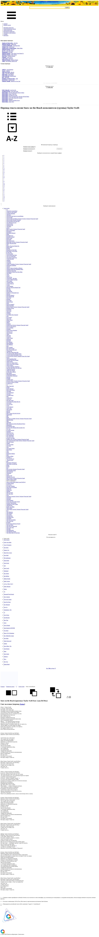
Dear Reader (9, 291)
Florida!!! (8, 323)
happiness (8, 339)
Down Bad (8, 300)
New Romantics (10, 435)
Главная (5, 23)
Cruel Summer (9, 286)
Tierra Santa (6, 654)
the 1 (7, 510)
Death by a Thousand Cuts (12, 292)
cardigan (8, 260)
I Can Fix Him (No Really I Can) (14, 355)
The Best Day (9, 516)
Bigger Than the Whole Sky (12, 246)
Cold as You (9, 277)
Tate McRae (6, 576)
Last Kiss (8, 394)
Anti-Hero (8, 226)
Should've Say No (10, 477)
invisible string (9, 379)
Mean (7, 417)
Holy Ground (9, 347)
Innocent (8, 377)
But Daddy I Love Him (11, 251)
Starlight (8, 491)
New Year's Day (10, 436)
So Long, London (10, 486)
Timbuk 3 (5, 656)
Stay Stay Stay (9, 493)
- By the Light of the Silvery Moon (13, 92)
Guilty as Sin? (9, 338)
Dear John (8, 290)
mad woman (9, 409)
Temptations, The (7, 609)
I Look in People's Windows (12, 366)
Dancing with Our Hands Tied (13, 287)
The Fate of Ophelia (11, 519)
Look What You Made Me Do (13, 401)
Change (8, 266)
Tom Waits (5, 638)
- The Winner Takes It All (9, 61)
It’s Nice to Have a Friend (12, 382)
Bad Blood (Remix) (10, 233)
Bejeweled (8, 239)
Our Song (8, 445)
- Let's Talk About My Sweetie (12, 97)
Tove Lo (5, 607)
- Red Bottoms (7, 69)
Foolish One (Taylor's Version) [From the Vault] (17, 325)
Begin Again (9, 238)
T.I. (4, 612)
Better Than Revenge (11, 243)
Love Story (9, 403)
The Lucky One (10, 527)
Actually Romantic (10, 213)
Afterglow (8, 214)
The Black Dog (9, 517)
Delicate (8, 294)
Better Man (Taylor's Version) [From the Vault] (17, 242)
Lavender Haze (9, 395)
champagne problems (11, 265)
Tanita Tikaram (6, 586)
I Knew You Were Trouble (12, 364)
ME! (7, 416)
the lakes (8, 522)
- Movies (8, 72)
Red (7, 461)
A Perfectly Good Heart (11, 211)
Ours (7, 447)
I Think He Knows (10, 369)
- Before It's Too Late (11, 81)
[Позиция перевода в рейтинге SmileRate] (70, 697)
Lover (7, 405)
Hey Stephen (9, 342)
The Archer (9, 514)
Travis (4, 622)
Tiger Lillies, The (7, 646)
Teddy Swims (6, 581)
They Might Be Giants (8, 635)
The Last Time (9, 525)
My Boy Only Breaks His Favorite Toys (15, 427)
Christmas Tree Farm (11, 270)
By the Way (9, 252)
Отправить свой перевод (9, 32)
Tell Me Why (9, 505)
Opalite (8, 443)
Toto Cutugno (6, 597)
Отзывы (5, 34)
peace (7, 452)
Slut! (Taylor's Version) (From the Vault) (15, 478)
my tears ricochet (10, 430)
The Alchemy (9, 513)
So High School (10, 483)
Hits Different (9, 344)
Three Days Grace (7, 552)
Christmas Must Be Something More (14, 269)
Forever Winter (9, 327)
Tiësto (4, 651)
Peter (7, 455)
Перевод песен (7, 25)
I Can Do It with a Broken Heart (13, 353)
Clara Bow (8, 273)
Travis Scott (6, 563)
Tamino (5, 643)
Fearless (8, 321)
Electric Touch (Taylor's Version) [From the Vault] (17, 307)
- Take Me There (7, 50)
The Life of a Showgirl (11, 526)
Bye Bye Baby (9, 253)
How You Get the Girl (11, 349)
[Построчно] (33, 697)
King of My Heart (10, 390)
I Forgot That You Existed (12, 360)
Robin (7, 465)
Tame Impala (6, 539)
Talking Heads (6, 578)
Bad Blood (8, 231)
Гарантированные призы (9, 29)
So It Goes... (9, 484)
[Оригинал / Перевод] (55, 697)
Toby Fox (5, 661)
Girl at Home (9, 333)
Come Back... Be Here (11, 278)
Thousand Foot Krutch (8, 594)
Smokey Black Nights (11, 479)
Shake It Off (9, 475)
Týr (4, 591)
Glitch (7, 334)
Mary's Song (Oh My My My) (13, 413)
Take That (5, 620)
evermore (8, 313)
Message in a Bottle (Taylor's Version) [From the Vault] (19, 418)
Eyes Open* (9, 317)
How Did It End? (10, 348)
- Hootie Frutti (8, 80)
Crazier (8, 285)
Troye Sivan (6, 615)
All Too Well (9, 217)
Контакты (5, 35)
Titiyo (4, 659)
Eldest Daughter (10, 305)
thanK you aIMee (10, 506)
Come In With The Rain (11, 279)
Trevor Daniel (6, 625)
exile (7, 316)
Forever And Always (11, 326)
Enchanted (8, 309)
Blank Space (9, 247)
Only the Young (10, 442)
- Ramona (7, 99)
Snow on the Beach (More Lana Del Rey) (16, 482)
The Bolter (8, 518)
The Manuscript (10, 530)
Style (7, 495)
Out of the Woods (10, 448)
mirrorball (8, 422)
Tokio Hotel (6, 560)
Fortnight (8, 329)
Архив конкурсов (7, 30)
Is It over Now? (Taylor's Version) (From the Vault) (18, 381)
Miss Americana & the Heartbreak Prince (15, 423)
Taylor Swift (21, 686)
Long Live (8, 399)
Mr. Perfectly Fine (10, 426)
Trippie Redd (6, 664)
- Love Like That (10, 91)
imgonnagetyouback (11, 374)
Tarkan (5, 589)
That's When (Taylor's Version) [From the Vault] (17, 509)
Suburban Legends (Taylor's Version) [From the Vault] (18, 496)
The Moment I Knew (11, 531)
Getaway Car (9, 331)
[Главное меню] (11, 20)
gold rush (8, 335)
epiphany (8, 312)
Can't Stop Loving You (11, 257)
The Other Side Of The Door (13, 532)
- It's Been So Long (9, 95)
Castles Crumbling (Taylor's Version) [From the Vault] (18, 264)
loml (7, 396)
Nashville (8, 431)
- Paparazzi (7, 58)
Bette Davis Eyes (10, 240)
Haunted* (8, 340)
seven (7, 474)
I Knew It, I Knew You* (12, 362)
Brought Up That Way (11, 250)
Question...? (9, 457)
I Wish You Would (10, 370)
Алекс (22, 704)
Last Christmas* (10, 392)
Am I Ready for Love (11, 222)
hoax (7, 346)
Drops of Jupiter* (10, 304)
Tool (4, 565)
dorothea (8, 299)
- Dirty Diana (9, 54)
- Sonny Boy (8, 101)
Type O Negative (7, 545)
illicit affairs (9, 373)
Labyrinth (8, 391)
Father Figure (9, 320)
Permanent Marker (10, 453)
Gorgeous (8, 336)
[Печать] (68, 697)
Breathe (8, 248)
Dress (7, 303)
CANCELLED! (10, 259)
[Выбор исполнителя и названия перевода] (12, 121)
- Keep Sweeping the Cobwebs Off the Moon (15, 96)
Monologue (9, 425)
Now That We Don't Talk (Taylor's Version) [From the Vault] (20, 440)
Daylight (8, 288)
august (7, 227)
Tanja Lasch (6, 568)
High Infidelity (9, 343)
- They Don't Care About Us (13, 53)
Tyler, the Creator (7, 599)
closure (8, 275)
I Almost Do (9, 351)
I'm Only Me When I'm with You (13, 368)
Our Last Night (9, 444)
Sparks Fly (8, 488)
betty (7, 244)
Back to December (10, 230)
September (8, 473)
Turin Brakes (6, 648)
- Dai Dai (10, 43)
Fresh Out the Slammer (11, 330)
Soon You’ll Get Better (11, 487)
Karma (7, 387)
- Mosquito (5, 77)
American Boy (9, 224)
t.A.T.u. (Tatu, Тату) (8, 584)
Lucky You (8, 408)
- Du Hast (7, 52)
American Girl (9, 225)
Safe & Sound (9, 471)
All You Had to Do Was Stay (13, 221)
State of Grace (9, 492)
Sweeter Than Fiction (11, 503)
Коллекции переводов (8, 31)
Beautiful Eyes (9, 235)
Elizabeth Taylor (10, 308)
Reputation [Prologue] (11, 462)
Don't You (8, 298)
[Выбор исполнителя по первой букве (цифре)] (12, 143)
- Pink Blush (7, 74)
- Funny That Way (9, 94)
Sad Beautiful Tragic (11, 470)
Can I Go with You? (11, 256)
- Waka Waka (12, 48)
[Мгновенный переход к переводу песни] (12, 132)
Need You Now (10, 432)
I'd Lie (7, 357)
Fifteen (8, 322)
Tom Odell (5, 555)
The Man (8, 529)
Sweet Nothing (9, 500)
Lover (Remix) (9, 407)
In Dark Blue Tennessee (11, 375)
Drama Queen (9, 301)
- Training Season (8, 56)
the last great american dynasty (13, 523)
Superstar (8, 499)
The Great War (9, 521)
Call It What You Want (11, 255)
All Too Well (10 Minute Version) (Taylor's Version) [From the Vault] (22, 218)
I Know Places (9, 365)
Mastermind (9, 414)
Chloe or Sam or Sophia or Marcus (14, 268)
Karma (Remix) (10, 388)
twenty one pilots (7, 542)
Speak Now (9, 490)
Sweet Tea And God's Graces (13, 501)
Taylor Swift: (6, 208)
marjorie (8, 410)
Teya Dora (5, 630)
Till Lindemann (7, 558)
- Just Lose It (7, 57)
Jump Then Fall (10, 386)
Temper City (6, 550)
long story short (9, 400)
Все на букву (51, 668)
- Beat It (8, 49)
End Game (8, 311)
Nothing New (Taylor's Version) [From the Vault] (17, 439)
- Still (10, 78)
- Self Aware (8, 47)
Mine (7, 421)
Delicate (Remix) (10, 295)
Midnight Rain (9, 420)
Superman (8, 497)
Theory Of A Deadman (8, 633)
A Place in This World (11, 212)
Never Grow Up (10, 434)
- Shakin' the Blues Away (11, 100)
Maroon (8, 412)
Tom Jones (5, 547)
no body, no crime (10, 438)
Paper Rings (9, 449)
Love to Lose (9, 404)
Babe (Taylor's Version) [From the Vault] (15, 229)
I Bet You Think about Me (12, 352)
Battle (7, 234)
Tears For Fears (7, 602)
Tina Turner (6, 573)
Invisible (8, 378)
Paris (7, 451)
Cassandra (8, 263)
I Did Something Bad (11, 359)
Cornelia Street (9, 282)
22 (7, 209)
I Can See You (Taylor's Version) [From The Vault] (18, 356)
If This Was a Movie (11, 372)
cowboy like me (10, 283)
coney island (9, 281)
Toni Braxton (6, 617)
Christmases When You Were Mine (14, 272)
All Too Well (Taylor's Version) (13, 220)
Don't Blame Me (10, 296)
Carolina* (8, 261)
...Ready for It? (9, 460)
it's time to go (9, 383)
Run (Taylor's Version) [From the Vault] (15, 469)
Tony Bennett (6, 604)
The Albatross (9, 512)
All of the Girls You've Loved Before (14, 216)
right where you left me (11, 464)
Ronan (7, 466)
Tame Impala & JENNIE (9, 628)
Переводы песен (10, 686)
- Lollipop (6, 71)
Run (7, 468)
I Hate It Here (9, 361)
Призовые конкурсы (8, 27)
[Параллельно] (11, 697)
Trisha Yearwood (7, 641)
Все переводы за (50, 83)
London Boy (9, 397)
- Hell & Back (9, 76)
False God (8, 318)
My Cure (8, 429)
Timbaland (5, 571)
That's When (9, 508)
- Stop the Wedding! (8, 73)
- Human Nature (10, 60)
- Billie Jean (9, 44)
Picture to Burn (9, 456)
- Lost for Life (9, 90)
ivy (7, 384)
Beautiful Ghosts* (10, 237)
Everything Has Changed (12, 314)
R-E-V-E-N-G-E (10, 458)
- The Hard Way (11, 45)
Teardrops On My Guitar (12, 504)
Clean (7, 274)
